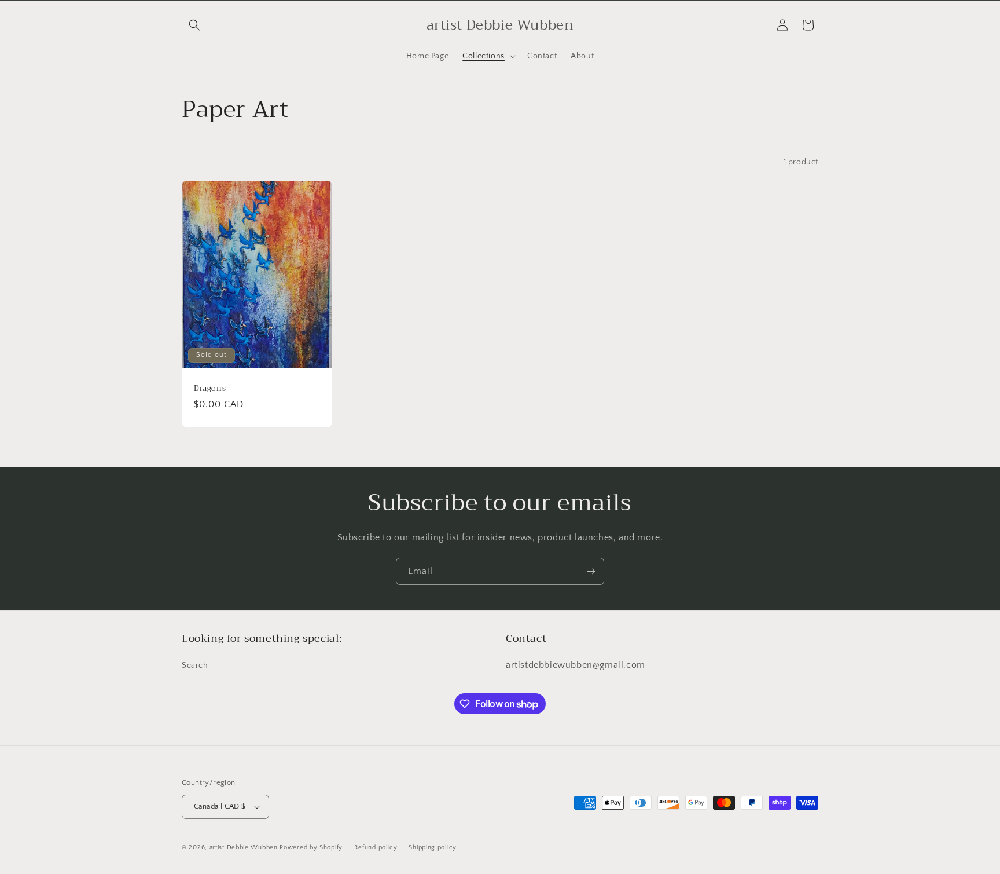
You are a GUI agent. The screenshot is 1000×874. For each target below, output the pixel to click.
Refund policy (376, 847)
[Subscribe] (591, 571)
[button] (194, 25)
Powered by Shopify (311, 847)
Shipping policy (433, 847)
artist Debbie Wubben (243, 847)
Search (195, 665)
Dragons (210, 388)
